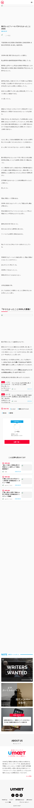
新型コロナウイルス (24, 409)
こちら (23, 370)
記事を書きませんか (20, 799)
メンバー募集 (8, 802)
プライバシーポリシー (24, 802)
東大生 (4, 413)
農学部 (11, 413)
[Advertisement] (17, 577)
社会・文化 (6, 408)
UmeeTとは (4, 799)
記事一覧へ (17, 442)
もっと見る (28, 776)
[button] (32, 2)
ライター (11, 799)
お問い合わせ (29, 799)
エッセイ (13, 409)
